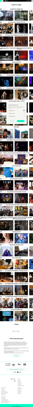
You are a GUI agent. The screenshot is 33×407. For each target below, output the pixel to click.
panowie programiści (18, 406)
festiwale (19, 387)
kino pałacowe (20, 388)
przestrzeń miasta (4, 393)
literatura (3, 390)
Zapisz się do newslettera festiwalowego (16, 369)
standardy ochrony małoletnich (6, 401)
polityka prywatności (5, 399)
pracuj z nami (20, 391)
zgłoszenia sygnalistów (5, 402)
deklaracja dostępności (5, 400)
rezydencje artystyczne (5, 392)
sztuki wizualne (4, 387)
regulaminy (3, 397)
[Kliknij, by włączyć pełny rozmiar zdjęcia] (6, 316)
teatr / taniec (3, 389)
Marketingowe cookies (12, 116)
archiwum (19, 393)
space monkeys (13, 406)
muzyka (3, 388)
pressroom (19, 390)
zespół (19, 379)
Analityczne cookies (11, 113)
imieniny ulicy (3, 394)
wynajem (19, 392)
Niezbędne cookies (11, 110)
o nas (19, 378)
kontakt (19, 389)
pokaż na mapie (4, 396)
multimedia (19, 381)
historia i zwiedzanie (4, 391)
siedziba (19, 380)
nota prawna (3, 398)
